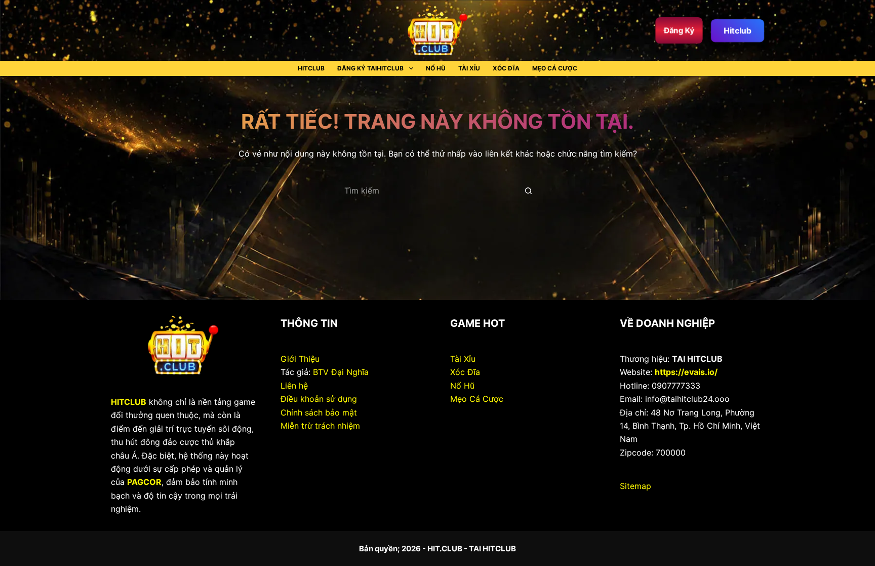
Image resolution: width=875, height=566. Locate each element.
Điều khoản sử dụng (319, 399)
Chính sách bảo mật (319, 412)
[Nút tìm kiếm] (529, 190)
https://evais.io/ (686, 372)
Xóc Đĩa (506, 68)
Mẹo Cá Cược (554, 68)
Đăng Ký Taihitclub (370, 68)
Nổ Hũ (436, 68)
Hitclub (737, 30)
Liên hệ (294, 386)
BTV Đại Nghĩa (341, 372)
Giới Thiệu (300, 359)
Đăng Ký (679, 30)
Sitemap (635, 486)
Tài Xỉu (469, 68)
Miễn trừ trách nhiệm (320, 426)
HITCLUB (311, 68)
